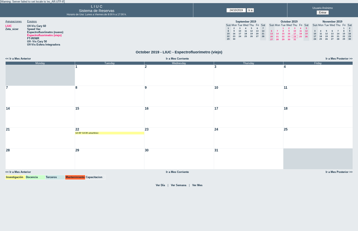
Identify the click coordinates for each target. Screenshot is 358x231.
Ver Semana (178, 185)
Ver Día (160, 185)
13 (257, 31)
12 (251, 31)
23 (234, 36)
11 (246, 31)
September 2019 (246, 21)
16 (234, 33)
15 (283, 33)
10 (240, 31)
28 (277, 39)
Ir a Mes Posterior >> (339, 58)
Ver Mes (197, 185)
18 (245, 33)
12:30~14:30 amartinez (86, 133)
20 (257, 33)
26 (251, 36)
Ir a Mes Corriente (177, 58)
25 (245, 36)
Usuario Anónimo (322, 8)
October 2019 (289, 21)
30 (234, 39)
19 (251, 33)
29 (283, 39)
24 (240, 36)
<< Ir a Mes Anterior (18, 58)
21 (277, 36)
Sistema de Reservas (96, 11)
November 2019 (332, 21)
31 (295, 39)
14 (277, 33)
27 (257, 36)
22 (283, 36)
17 (240, 33)
